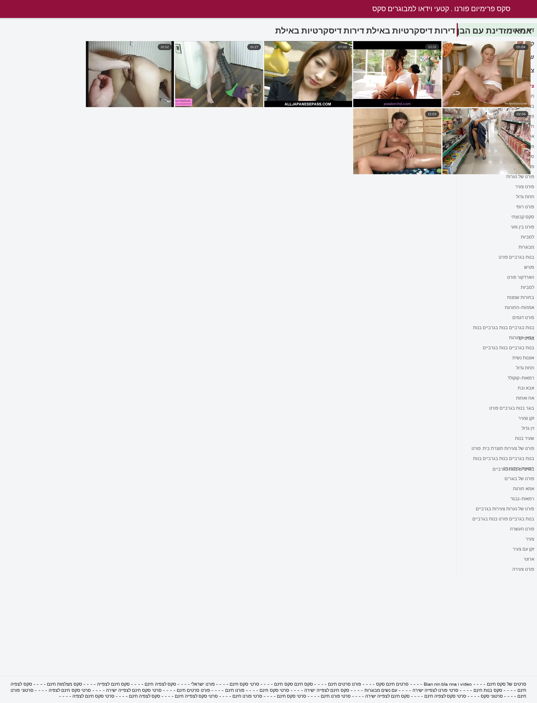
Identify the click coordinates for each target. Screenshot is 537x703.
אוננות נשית (523, 358)
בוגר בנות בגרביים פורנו (511, 408)
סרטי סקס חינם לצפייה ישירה (133, 690)
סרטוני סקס (492, 696)
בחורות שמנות (520, 298)
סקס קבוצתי (522, 217)
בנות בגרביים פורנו (516, 257)
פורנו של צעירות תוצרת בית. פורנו (503, 449)
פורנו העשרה (522, 529)
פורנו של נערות (520, 177)
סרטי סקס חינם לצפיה (70, 690)
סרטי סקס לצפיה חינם (445, 696)
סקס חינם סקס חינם (293, 684)
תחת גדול (525, 197)
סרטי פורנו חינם (336, 696)
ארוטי (529, 559)
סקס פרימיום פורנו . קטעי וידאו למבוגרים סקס (441, 9)
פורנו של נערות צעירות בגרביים (505, 509)
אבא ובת (526, 388)
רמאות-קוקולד (520, 378)
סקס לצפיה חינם (160, 684)
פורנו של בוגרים (519, 479)
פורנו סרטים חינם (344, 684)
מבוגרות (526, 247)
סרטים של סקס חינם (506, 684)
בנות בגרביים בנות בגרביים (508, 348)
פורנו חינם (234, 690)
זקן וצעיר (526, 418)
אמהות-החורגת (519, 308)
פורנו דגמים (523, 318)
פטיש (529, 267)
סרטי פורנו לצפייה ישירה (435, 690)
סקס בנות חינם (488, 690)
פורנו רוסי (525, 207)
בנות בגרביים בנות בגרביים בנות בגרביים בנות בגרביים (503, 460)
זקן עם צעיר (523, 549)
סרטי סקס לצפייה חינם (196, 696)
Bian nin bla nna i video (448, 684)
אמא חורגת (523, 489)
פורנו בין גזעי (522, 227)
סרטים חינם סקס (392, 684)
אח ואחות (525, 398)
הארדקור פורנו (520, 277)
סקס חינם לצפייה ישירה (326, 690)
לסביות (527, 237)
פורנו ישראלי (203, 684)
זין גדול (528, 428)
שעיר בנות (524, 439)
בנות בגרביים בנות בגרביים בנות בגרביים (503, 329)
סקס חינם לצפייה (113, 684)
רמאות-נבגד (522, 499)
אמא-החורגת (521, 338)
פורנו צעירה (523, 569)
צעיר (530, 539)
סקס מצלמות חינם (64, 684)
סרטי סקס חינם (244, 684)
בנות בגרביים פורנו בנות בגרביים (503, 519)
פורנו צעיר (524, 187)
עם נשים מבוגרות (380, 690)
